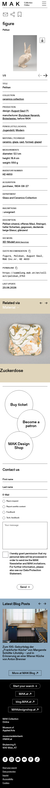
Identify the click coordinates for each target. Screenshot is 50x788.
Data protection (9, 771)
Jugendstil (8, 130)
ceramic (7, 142)
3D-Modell (16, 242)
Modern (20, 130)
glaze (15, 142)
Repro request (12, 501)
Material (9, 307)
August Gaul (18, 110)
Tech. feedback (12, 518)
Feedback (10, 512)
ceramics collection (13, 99)
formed (29, 142)
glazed (38, 142)
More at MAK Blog (23, 673)
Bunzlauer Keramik (29, 115)
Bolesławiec (9, 118)
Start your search (23, 686)
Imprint (5, 775)
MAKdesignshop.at (24, 710)
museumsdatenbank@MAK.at (13, 738)
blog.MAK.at (23, 702)
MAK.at (23, 694)
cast (21, 142)
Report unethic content (16, 506)
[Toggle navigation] (44, 4)
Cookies (6, 783)
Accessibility (8, 779)
